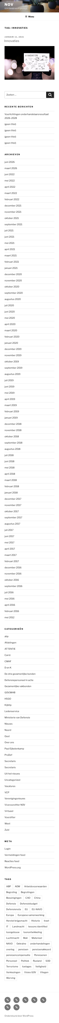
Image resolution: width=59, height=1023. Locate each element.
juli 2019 (9, 380)
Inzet (46, 920)
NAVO (9, 943)
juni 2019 (9, 386)
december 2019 (13, 349)
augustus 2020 (13, 299)
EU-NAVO (37, 909)
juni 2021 (9, 236)
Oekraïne (21, 943)
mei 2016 (10, 598)
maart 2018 (11, 480)
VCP (7, 792)
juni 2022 (10, 174)
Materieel (37, 938)
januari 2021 (11, 268)
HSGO (8, 698)
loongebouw (13, 932)
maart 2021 (11, 255)
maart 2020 (11, 330)
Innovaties (11, 41)
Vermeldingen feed (15, 855)
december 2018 (13, 424)
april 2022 (10, 187)
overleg (10, 949)
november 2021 (13, 212)
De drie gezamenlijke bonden (20, 674)
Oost (7, 736)
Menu (31, 16)
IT (7, 926)
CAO (27, 898)
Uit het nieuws (12, 773)
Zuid (7, 829)
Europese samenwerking (31, 915)
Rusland (37, 961)
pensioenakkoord (41, 949)
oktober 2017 (12, 511)
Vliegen (44, 972)
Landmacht (18, 926)
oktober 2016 (12, 580)
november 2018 (13, 430)
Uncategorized (12, 780)
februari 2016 (12, 611)
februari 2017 (12, 561)
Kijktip (8, 705)
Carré (8, 655)
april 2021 (10, 249)
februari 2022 (12, 199)
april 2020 (10, 324)
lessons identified (37, 926)
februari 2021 (12, 261)
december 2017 (13, 499)
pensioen (23, 949)
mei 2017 (9, 542)
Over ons (9, 742)
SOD (48, 961)
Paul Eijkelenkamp (14, 748)
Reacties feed (12, 861)
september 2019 (13, 367)
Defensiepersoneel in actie (19, 680)
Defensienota (13, 909)
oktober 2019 (12, 361)
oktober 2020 (12, 286)
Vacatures (10, 786)
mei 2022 (10, 180)
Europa (10, 915)
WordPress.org (13, 867)
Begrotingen (27, 892)
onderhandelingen (40, 943)
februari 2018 (12, 486)
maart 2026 (11, 168)
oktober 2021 (12, 218)
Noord (8, 730)
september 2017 (13, 517)
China (37, 898)
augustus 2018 (12, 449)
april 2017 (10, 548)
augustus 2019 (12, 374)
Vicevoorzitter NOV (15, 804)
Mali (25, 938)
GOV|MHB (10, 692)
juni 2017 (9, 536)
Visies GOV (30, 972)
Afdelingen (10, 642)
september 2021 (13, 224)
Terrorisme (12, 966)
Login (8, 848)
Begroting (11, 892)
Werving (10, 978)
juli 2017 (9, 530)
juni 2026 (10, 162)
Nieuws (9, 723)
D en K (8, 667)
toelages (26, 966)
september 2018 (13, 442)
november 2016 (13, 573)
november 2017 (13, 505)
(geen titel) (10, 124)
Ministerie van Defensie (17, 717)
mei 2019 (10, 393)
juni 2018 (9, 461)
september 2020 (14, 293)
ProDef (8, 755)
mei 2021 (9, 243)
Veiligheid (40, 966)
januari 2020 (11, 343)
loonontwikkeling (32, 932)
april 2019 (10, 399)
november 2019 (13, 355)
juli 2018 (9, 455)
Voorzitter (10, 817)
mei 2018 (10, 467)
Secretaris (10, 761)
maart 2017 (11, 555)
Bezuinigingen (13, 898)
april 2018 (10, 474)
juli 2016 (9, 592)
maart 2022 (11, 193)
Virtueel (9, 811)
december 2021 (13, 205)
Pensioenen (40, 955)
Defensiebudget (29, 903)
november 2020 (13, 280)
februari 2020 (12, 336)
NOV (9, 4)
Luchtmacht (12, 938)
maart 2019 (11, 405)
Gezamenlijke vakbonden (18, 686)
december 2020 (13, 274)
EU (26, 909)
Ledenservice (12, 711)
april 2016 (10, 605)
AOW (17, 886)
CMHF (8, 661)
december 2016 (13, 567)
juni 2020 (10, 311)
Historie (35, 920)
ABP (8, 886)
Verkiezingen (13, 972)
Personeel (11, 961)
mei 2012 (9, 617)
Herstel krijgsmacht (16, 920)
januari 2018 (11, 492)
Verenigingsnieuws (15, 798)
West (7, 823)
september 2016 (13, 586)
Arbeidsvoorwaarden (35, 886)
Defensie (11, 903)
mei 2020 (10, 318)
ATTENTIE (10, 649)
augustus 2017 (12, 523)
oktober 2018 (12, 436)
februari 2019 (12, 411)
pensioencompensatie (18, 955)
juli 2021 (9, 230)
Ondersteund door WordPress (19, 1015)
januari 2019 (11, 417)
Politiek (25, 961)
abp (6, 636)
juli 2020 (9, 305)
